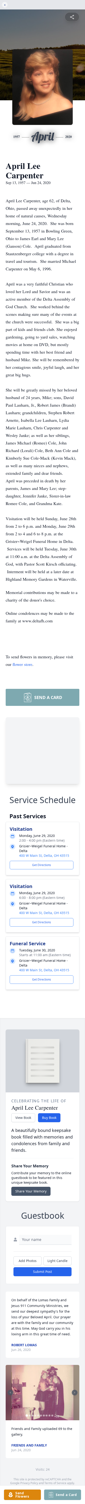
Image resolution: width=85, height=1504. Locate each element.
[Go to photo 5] (38, 1415)
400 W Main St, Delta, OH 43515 (44, 855)
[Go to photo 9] (50, 1415)
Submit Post (42, 1271)
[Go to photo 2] (30, 1415)
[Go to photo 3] (33, 1415)
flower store (22, 664)
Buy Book (49, 1117)
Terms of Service (55, 1483)
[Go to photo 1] (27, 1415)
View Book (23, 1117)
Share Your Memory (31, 1191)
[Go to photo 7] (44, 1415)
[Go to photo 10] (52, 1415)
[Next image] (74, 1392)
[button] (42, 1392)
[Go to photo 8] (47, 1415)
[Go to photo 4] (35, 1415)
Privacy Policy (29, 1483)
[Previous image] (10, 1392)
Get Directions (41, 865)
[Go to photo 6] (41, 1415)
